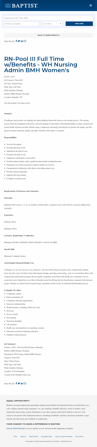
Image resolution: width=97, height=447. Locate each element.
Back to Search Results (48, 35)
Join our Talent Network (16, 428)
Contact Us (23, 436)
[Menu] (91, 5)
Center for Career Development (63, 436)
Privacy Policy (79, 436)
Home (15, 436)
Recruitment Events (46, 436)
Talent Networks (33, 436)
